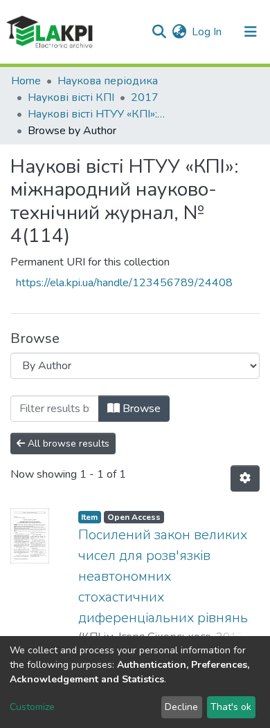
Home (26, 80)
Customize (32, 706)
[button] (179, 32)
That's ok (230, 706)
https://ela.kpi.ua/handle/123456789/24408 (124, 282)
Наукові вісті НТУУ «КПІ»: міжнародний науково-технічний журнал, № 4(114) (97, 114)
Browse (140, 408)
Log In (207, 31)
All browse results (67, 443)
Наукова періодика (107, 80)
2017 (145, 97)
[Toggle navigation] (250, 32)
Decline (181, 706)
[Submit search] (159, 32)
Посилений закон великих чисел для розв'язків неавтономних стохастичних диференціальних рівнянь (163, 576)
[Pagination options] (245, 478)
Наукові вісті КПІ (71, 97)
